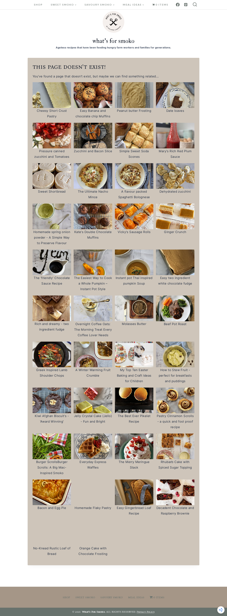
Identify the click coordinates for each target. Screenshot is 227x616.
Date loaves (175, 111)
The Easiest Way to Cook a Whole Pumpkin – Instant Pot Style (93, 283)
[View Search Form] (194, 4)
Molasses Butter (134, 324)
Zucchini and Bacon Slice (93, 151)
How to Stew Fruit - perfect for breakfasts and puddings (175, 375)
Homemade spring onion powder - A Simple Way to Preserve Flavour (51, 237)
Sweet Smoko (85, 597)
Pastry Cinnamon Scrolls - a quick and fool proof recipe (175, 421)
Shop (38, 4)
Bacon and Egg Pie (52, 508)
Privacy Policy (145, 611)
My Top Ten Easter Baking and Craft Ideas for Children (134, 375)
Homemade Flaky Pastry (93, 508)
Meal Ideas (136, 597)
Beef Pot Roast (175, 324)
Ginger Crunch (175, 232)
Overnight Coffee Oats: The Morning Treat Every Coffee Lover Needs (93, 329)
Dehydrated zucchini (175, 191)
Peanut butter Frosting (134, 111)
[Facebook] (177, 4)
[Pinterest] (185, 4)
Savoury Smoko (111, 597)
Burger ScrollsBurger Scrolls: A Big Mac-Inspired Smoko (51, 467)
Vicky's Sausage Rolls (134, 232)
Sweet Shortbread (51, 191)
